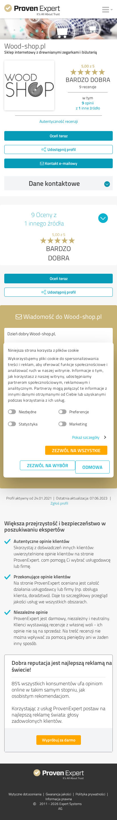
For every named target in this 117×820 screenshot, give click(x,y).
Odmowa (92, 467)
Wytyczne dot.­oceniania (25, 794)
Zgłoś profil (59, 503)
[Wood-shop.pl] (29, 85)
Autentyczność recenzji (58, 121)
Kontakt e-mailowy (60, 163)
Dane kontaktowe (54, 183)
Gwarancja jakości (58, 794)
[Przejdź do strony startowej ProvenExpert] (32, 10)
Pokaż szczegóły (86, 437)
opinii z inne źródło (88, 105)
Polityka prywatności (90, 794)
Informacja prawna (58, 798)
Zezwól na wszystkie (76, 450)
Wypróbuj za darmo (58, 740)
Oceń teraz (59, 135)
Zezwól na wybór (47, 465)
